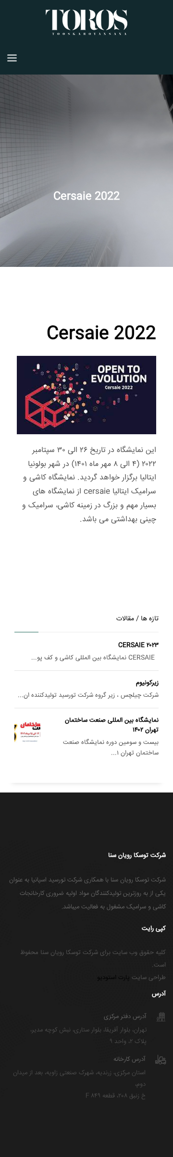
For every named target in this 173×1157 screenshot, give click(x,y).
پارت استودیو (113, 977)
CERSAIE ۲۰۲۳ (138, 645)
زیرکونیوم (147, 683)
